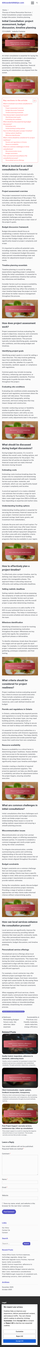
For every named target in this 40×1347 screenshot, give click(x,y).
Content (5, 1232)
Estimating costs (11, 126)
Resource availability (12, 144)
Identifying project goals (13, 117)
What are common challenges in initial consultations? (16, 148)
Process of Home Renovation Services (13, 1011)
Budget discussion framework (15, 110)
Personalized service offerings (15, 160)
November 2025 (7, 1287)
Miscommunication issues (14, 151)
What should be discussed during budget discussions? (17, 123)
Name (5, 1179)
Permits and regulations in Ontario (16, 142)
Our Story (5, 1228)
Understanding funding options (15, 128)
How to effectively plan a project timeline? (17, 131)
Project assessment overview (14, 108)
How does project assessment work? (15, 115)
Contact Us (6, 1230)
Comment (6, 1154)
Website (5, 1195)
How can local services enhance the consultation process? (15, 157)
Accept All (19, 1341)
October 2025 (7, 1289)
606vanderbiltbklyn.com (13, 3)
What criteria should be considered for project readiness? (19, 139)
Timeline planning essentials (14, 112)
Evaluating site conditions (14, 119)
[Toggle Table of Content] (33, 100)
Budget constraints (12, 153)
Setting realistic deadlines (14, 133)
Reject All (19, 1336)
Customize (19, 1331)
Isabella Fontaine (18, 31)
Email (4, 1187)
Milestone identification (13, 135)
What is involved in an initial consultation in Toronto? (17, 105)
